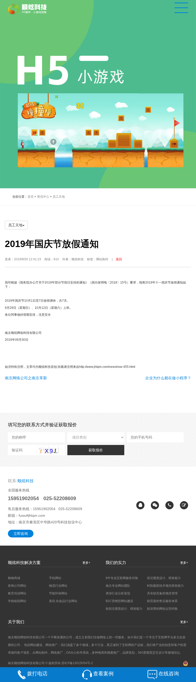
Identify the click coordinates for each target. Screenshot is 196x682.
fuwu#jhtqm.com (32, 515)
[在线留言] (184, 505)
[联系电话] (169, 505)
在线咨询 (168, 673)
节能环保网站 (58, 593)
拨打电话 (37, 673)
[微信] (155, 505)
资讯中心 (43, 196)
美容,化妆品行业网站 (63, 601)
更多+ (86, 563)
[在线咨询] (140, 505)
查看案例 (103, 673)
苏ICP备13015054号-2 (77, 663)
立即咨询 (21, 534)
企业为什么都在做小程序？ (168, 378)
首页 (31, 196)
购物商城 (14, 578)
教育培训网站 (17, 593)
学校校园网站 (17, 601)
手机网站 (55, 578)
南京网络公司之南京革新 (26, 378)
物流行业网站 (58, 585)
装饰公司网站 (17, 585)
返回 (119, 259)
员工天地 (59, 196)
